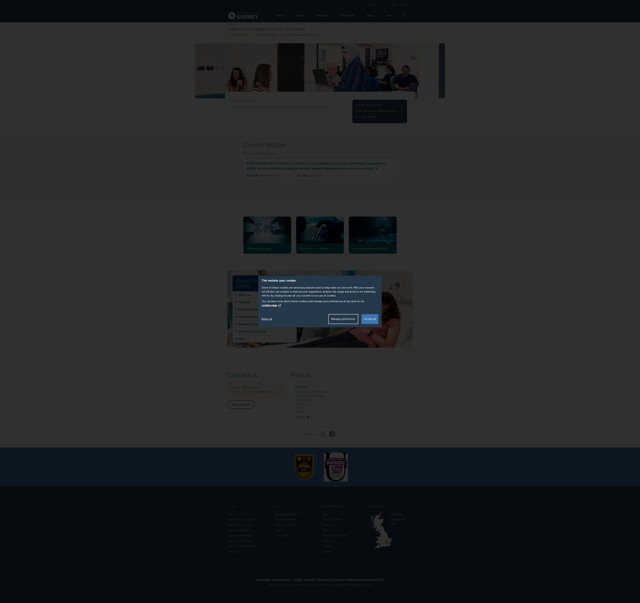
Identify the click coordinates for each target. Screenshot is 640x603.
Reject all (267, 319)
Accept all (370, 319)
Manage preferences (343, 319)
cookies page (269, 305)
